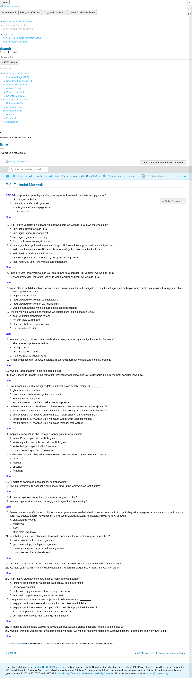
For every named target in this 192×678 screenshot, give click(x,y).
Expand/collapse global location (184, 175)
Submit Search (9, 62)
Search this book (8, 52)
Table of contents (173, 201)
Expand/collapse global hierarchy (9, 176)
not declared (49, 643)
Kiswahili (38, 176)
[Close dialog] (2, 148)
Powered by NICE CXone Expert (50, 667)
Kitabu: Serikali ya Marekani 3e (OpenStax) (75, 176)
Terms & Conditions (80, 673)
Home (20, 176)
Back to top (11, 653)
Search (11, 169)
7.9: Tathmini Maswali (16, 643)
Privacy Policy (62, 673)
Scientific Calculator (16, 96)
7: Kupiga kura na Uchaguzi (121, 176)
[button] (11, 118)
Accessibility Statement (102, 673)
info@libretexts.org (158, 673)
